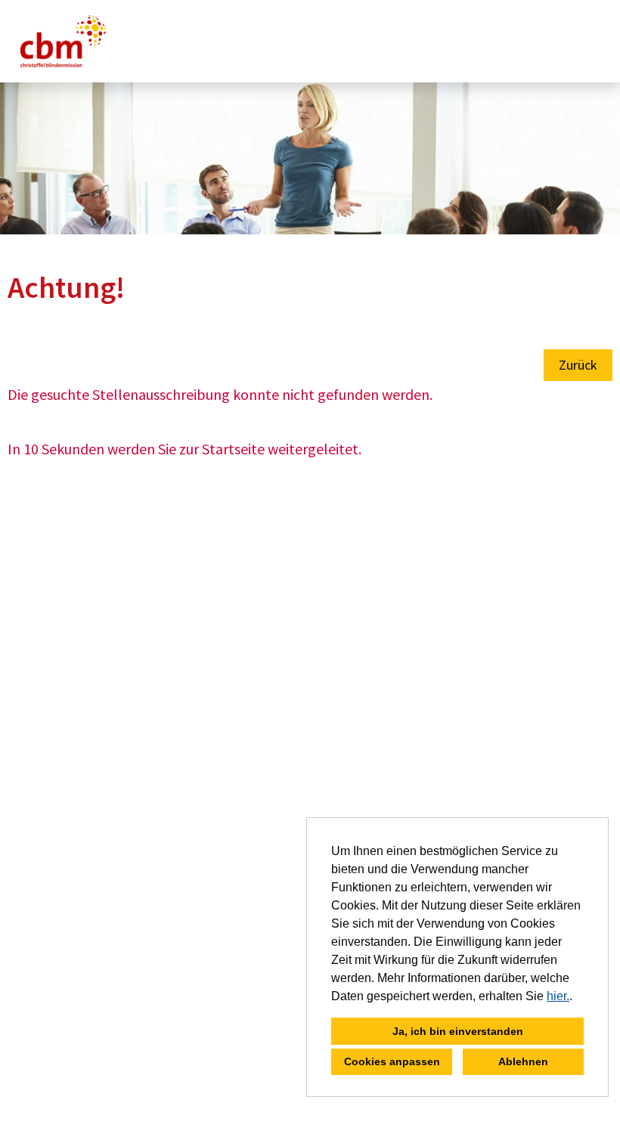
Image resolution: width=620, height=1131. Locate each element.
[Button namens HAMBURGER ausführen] (583, 41)
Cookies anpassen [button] (392, 1061)
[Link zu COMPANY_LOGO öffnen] (63, 41)
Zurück (578, 364)
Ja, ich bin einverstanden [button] (457, 1031)
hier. (558, 996)
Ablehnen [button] (523, 1061)
